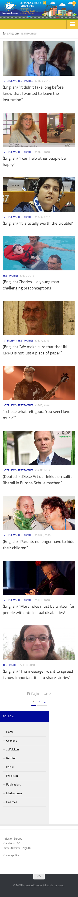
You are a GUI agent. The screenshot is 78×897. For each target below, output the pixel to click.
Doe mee (11, 802)
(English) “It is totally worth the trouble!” (38, 223)
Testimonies (25, 81)
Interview (9, 81)
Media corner (14, 793)
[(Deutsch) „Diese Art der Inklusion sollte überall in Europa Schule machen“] (39, 448)
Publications (13, 784)
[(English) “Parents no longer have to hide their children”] (39, 513)
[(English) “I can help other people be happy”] (39, 130)
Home (10, 732)
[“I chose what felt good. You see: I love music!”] (39, 383)
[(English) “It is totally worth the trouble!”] (39, 194)
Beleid (10, 767)
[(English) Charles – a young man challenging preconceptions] (39, 253)
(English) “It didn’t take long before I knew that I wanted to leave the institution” (34, 93)
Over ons (11, 740)
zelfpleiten (12, 749)
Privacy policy (11, 855)
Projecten (12, 776)
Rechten (11, 758)
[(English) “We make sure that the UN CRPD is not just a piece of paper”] (39, 318)
